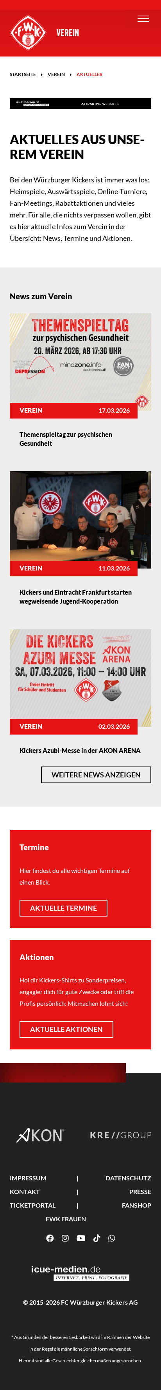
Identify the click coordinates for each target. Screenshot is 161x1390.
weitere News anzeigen (96, 774)
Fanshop (136, 1205)
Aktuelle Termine (63, 908)
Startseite (23, 74)
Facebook (50, 1238)
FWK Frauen (66, 1218)
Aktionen (37, 957)
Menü (143, 19)
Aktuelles (89, 74)
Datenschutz (128, 1178)
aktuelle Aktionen (66, 1029)
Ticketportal (32, 1205)
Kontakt (25, 1191)
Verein (68, 33)
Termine (34, 847)
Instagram (65, 1238)
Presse (140, 1191)
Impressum (28, 1178)
